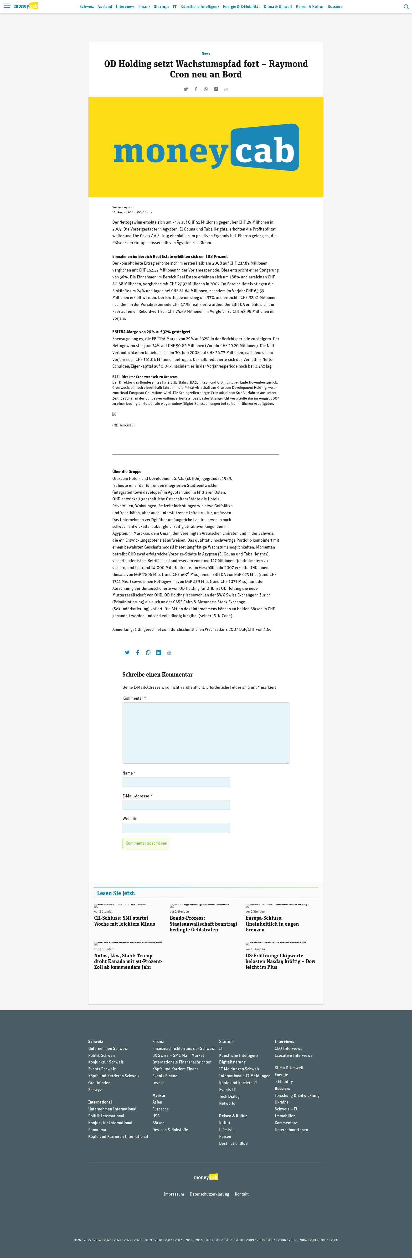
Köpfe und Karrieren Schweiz (113, 1076)
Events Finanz (164, 1076)
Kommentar (134, 699)
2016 (178, 1240)
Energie (281, 1075)
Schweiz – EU (287, 1109)
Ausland (105, 7)
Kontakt (242, 1194)
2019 (148, 1240)
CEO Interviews (288, 1049)
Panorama (97, 1130)
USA (156, 1116)
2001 (335, 1240)
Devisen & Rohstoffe (170, 1130)
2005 (292, 1240)
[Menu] (7, 6)
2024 (97, 1240)
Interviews (125, 7)
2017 (168, 1240)
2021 (127, 1240)
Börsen (158, 1123)
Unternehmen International (112, 1109)
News (206, 54)
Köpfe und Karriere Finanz (175, 1069)
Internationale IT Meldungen (244, 1076)
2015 (188, 1240)
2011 (229, 1240)
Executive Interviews (293, 1056)
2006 (282, 1240)
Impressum (174, 1194)
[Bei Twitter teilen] (186, 89)
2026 (77, 1240)
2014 (199, 1240)
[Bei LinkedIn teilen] (216, 89)
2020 (138, 1240)
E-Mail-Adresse (137, 796)
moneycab (125, 207)
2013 (209, 1240)
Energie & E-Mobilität (241, 7)
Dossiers (335, 7)
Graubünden (99, 1083)
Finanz (144, 7)
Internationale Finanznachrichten (181, 1062)
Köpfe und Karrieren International (118, 1137)
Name (129, 773)
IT (175, 7)
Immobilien (285, 1116)
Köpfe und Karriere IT (238, 1083)
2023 (107, 1240)
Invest (158, 1083)
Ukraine (281, 1102)
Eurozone (160, 1109)
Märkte (158, 1096)
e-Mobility (284, 1082)
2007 (271, 1240)
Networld (227, 1104)
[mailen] (226, 89)
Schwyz (95, 1090)
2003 (314, 1240)
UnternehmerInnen (291, 1130)
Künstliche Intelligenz (199, 7)
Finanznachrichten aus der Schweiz (183, 1049)
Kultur (224, 1123)
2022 (117, 1240)
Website (130, 819)
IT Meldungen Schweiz (239, 1069)
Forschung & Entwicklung (297, 1096)
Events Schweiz (102, 1069)
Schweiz (87, 7)
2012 (219, 1240)
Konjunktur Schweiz (106, 1062)
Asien (157, 1102)
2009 (250, 1240)
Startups (161, 7)
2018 (158, 1240)
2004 (303, 1240)
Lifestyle (227, 1130)
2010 (239, 1240)
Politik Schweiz (102, 1056)
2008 (261, 1240)
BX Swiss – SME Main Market (178, 1056)
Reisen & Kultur (310, 7)
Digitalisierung (232, 1062)
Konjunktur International (110, 1123)
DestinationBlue (233, 1144)
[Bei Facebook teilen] (196, 89)
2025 (87, 1240)
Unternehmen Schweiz (108, 1049)
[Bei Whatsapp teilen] (206, 89)
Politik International (106, 1116)
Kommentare (286, 1123)
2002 (324, 1240)
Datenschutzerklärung (209, 1194)
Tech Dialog (229, 1097)
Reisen (225, 1137)
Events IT (227, 1090)
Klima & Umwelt (278, 7)
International (100, 1102)
